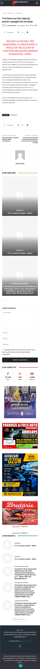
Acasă (4, 13)
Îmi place (8, 372)
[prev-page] (3, 299)
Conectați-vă (20, 372)
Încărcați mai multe (19, 619)
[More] (27, 32)
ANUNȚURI (19, 210)
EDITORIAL (10, 13)
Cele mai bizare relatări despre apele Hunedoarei (10, 139)
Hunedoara (14, 115)
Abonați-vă (32, 372)
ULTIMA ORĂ (18, 13)
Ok (21, 666)
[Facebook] (20, 646)
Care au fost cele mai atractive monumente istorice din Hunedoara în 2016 (29, 140)
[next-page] (7, 299)
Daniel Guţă (12, 25)
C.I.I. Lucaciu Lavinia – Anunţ (20, 213)
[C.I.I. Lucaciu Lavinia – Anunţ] (20, 196)
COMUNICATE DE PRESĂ (20, 283)
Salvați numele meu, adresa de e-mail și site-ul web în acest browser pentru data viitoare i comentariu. (19, 352)
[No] (37, 661)
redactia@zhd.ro (25, 641)
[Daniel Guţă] (4, 25)
